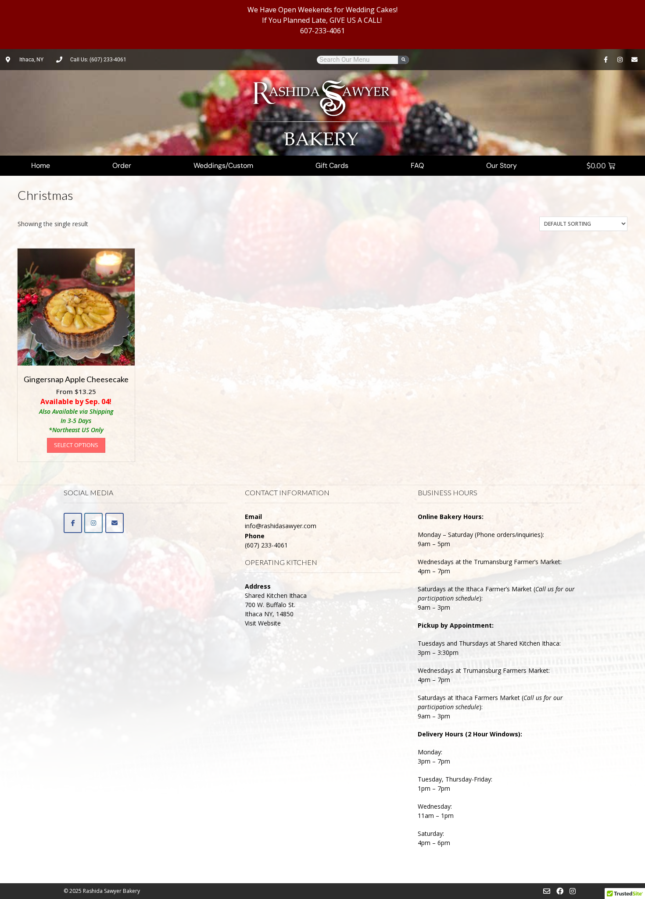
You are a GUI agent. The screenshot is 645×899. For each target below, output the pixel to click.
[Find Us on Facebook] (560, 891)
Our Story (501, 165)
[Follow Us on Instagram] (572, 891)
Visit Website (263, 623)
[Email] (114, 523)
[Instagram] (620, 59)
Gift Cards (331, 165)
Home (40, 165)
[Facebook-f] (605, 59)
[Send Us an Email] (547, 891)
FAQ (417, 165)
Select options (76, 445)
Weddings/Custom (223, 165)
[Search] (403, 60)
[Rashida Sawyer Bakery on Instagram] (93, 523)
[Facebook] (73, 523)
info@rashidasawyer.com (280, 526)
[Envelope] (634, 59)
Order (121, 165)
